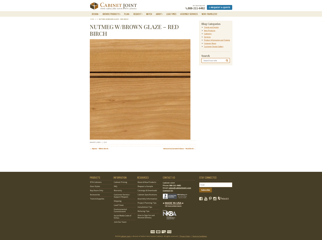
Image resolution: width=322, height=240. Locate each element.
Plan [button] (126, 13)
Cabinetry (208, 34)
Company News (210, 43)
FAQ (115, 186)
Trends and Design (211, 27)
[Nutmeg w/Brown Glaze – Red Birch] (140, 139)
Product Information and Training (217, 40)
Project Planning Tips (147, 203)
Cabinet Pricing (120, 182)
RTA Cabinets (96, 182)
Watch (149, 13)
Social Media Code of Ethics (122, 216)
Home (92, 19)
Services (207, 37)
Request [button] (137, 13)
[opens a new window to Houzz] (223, 199)
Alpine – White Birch (99, 148)
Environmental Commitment (120, 210)
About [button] (159, 13)
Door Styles (95, 186)
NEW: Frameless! (209, 13)
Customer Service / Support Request (122, 195)
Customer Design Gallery (213, 46)
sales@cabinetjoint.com (180, 188)
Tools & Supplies (97, 198)
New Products (209, 30)
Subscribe (205, 190)
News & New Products (147, 182)
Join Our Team (120, 222)
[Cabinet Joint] (113, 6)
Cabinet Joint (125, 236)
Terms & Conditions (199, 236)
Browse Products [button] (111, 13)
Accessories (95, 194)
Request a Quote (220, 7)
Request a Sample (145, 186)
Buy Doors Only (96, 190)
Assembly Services (189, 13)
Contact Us (168, 190)
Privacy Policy (185, 236)
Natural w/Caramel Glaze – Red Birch (179, 148)
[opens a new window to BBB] (176, 200)
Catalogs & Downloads (147, 190)
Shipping (118, 201)
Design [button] (95, 13)
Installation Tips (145, 207)
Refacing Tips (143, 211)
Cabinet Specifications (147, 194)
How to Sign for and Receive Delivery (146, 216)
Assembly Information (147, 198)
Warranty (118, 190)
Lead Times (171, 13)
